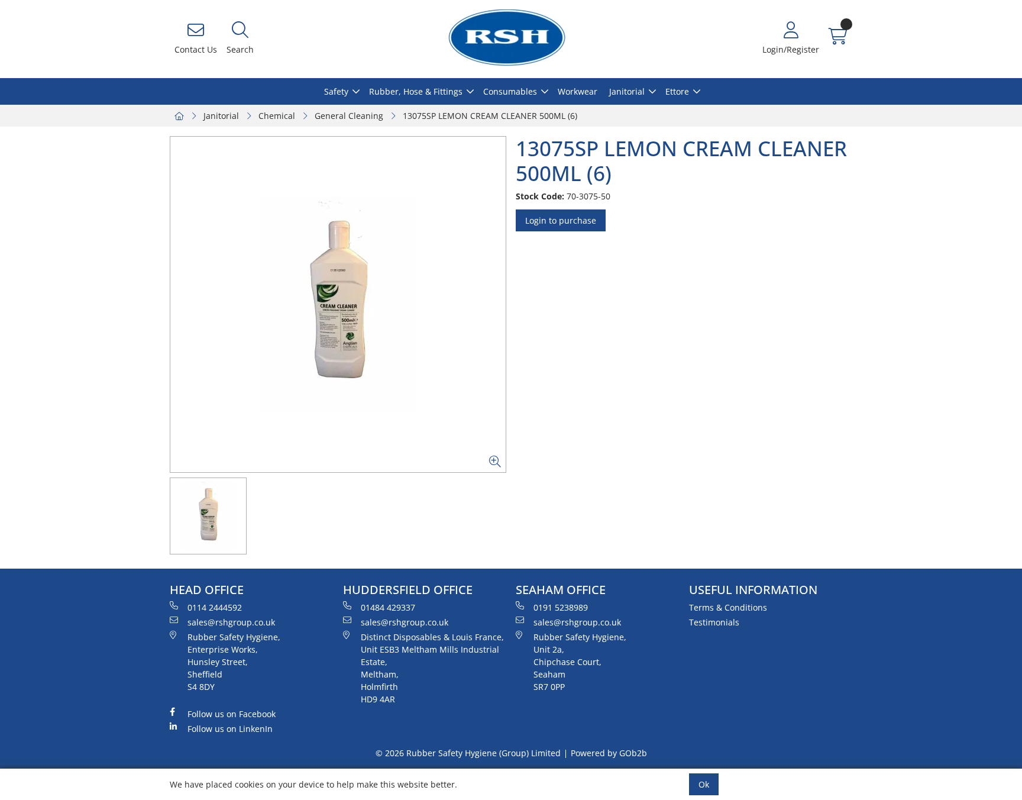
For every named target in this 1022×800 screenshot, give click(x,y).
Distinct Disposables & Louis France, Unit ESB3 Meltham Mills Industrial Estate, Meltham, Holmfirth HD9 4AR (432, 668)
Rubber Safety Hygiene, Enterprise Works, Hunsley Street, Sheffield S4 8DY (233, 661)
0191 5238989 (560, 607)
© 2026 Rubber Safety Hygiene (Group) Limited (468, 753)
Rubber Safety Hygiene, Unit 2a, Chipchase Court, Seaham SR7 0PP (579, 661)
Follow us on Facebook (231, 714)
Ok (703, 784)
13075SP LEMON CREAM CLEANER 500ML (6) (490, 115)
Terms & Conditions (728, 607)
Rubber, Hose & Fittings (416, 91)
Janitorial (627, 91)
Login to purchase (560, 220)
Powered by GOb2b (609, 753)
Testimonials (714, 622)
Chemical (276, 115)
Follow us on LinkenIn (230, 728)
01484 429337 (388, 607)
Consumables (510, 91)
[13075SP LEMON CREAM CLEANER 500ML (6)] (338, 304)
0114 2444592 (214, 607)
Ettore (677, 91)
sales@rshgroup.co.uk (231, 622)
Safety (336, 91)
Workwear (577, 91)
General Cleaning (349, 115)
